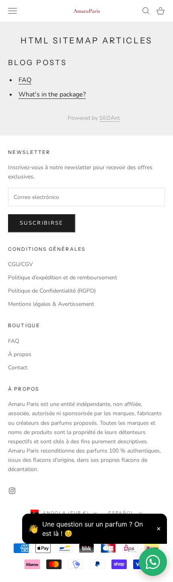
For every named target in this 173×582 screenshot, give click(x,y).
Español (121, 513)
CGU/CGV (20, 264)
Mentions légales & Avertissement (51, 304)
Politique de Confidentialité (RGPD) (52, 291)
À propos (19, 354)
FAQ (25, 80)
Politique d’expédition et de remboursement (62, 277)
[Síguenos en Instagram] (12, 491)
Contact (17, 367)
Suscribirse (42, 223)
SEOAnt (109, 118)
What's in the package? (52, 94)
